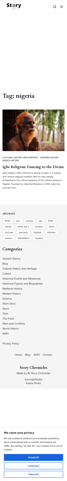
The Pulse (8, 318)
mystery (39, 238)
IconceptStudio (33, 379)
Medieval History (12, 288)
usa (40, 220)
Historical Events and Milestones (21, 278)
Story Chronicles (40, 373)
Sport (51, 226)
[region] (33, 454)
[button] (62, 7)
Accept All (33, 457)
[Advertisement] (33, 48)
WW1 (5, 333)
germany (23, 232)
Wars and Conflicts (13, 323)
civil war (9, 232)
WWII (7, 220)
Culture (6, 273)
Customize (33, 465)
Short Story (9, 303)
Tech (5, 313)
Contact (47, 354)
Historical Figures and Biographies (22, 283)
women (8, 238)
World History (10, 160)
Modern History (50, 157)
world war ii (23, 226)
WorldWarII (23, 238)
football (37, 232)
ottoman (51, 232)
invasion (39, 226)
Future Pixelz (33, 383)
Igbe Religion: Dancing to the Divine (33, 166)
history (8, 226)
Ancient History (11, 258)
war (18, 220)
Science (7, 298)
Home (18, 354)
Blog (5, 263)
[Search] (55, 7)
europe (29, 220)
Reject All (33, 474)
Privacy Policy (10, 343)
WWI (50, 220)
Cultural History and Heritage (20, 157)
